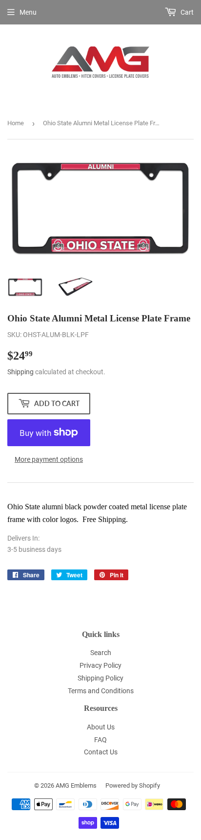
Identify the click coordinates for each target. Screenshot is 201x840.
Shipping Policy (100, 678)
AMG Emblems (76, 785)
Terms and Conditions (101, 691)
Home (15, 123)
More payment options (49, 459)
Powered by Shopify (132, 785)
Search (100, 653)
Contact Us (101, 752)
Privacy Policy (100, 665)
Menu (28, 12)
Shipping (20, 372)
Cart (186, 12)
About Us (101, 727)
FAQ (100, 740)
